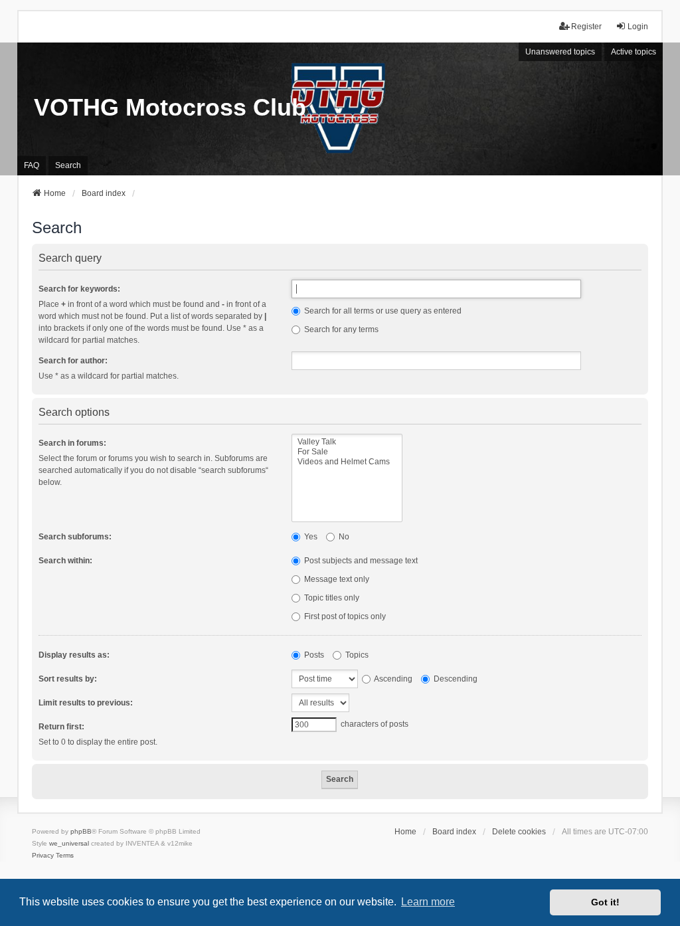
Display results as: (74, 655)
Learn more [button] (428, 901)
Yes (309, 536)
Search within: (65, 560)
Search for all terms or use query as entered (382, 311)
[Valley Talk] (347, 442)
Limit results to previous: (86, 702)
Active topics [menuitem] (633, 51)
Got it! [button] (605, 902)
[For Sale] (347, 452)
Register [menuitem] (586, 26)
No (343, 536)
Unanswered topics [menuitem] (560, 51)
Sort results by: (68, 679)
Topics (356, 655)
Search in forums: (72, 443)
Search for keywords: (79, 289)
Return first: (61, 726)
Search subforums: (75, 536)
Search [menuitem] (68, 165)
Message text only (335, 579)
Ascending (392, 679)
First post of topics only (344, 616)
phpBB (81, 831)
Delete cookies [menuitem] (519, 831)
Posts (313, 655)
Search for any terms (340, 329)
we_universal (69, 843)
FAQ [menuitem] (31, 165)
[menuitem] (43, 856)
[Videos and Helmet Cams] (347, 462)
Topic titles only (330, 597)
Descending (454, 679)
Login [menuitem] (638, 26)
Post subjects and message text (360, 560)
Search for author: (73, 360)
